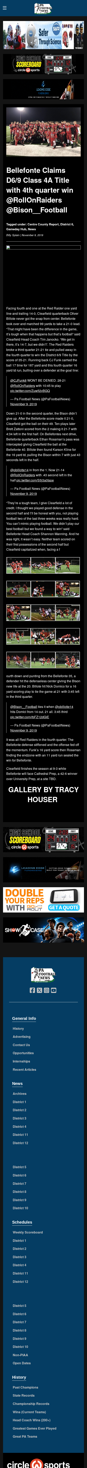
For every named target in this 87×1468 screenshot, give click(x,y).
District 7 (19, 1183)
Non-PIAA (20, 1355)
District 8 (19, 1191)
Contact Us (21, 1044)
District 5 (19, 1167)
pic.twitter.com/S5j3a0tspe (35, 480)
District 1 (19, 1101)
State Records (24, 1395)
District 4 (19, 1126)
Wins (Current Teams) (29, 1412)
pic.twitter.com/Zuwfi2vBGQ (30, 390)
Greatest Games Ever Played (34, 1428)
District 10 (20, 1208)
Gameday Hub (16, 229)
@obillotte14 (19, 470)
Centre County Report (43, 224)
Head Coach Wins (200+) (31, 1420)
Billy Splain (12, 235)
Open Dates (22, 1363)
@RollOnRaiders (22, 385)
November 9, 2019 (23, 404)
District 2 (19, 1110)
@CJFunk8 (18, 380)
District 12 (20, 1143)
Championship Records (31, 1403)
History (18, 1028)
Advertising (22, 1036)
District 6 (66, 224)
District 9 (19, 1200)
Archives (20, 1093)
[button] (18, 566)
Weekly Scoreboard (28, 1232)
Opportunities (23, 1053)
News (32, 229)
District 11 (20, 1134)
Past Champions (25, 1387)
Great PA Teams (25, 1436)
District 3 (19, 1118)
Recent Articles (24, 1069)
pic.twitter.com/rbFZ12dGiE (29, 717)
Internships (21, 1061)
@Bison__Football (23, 706)
